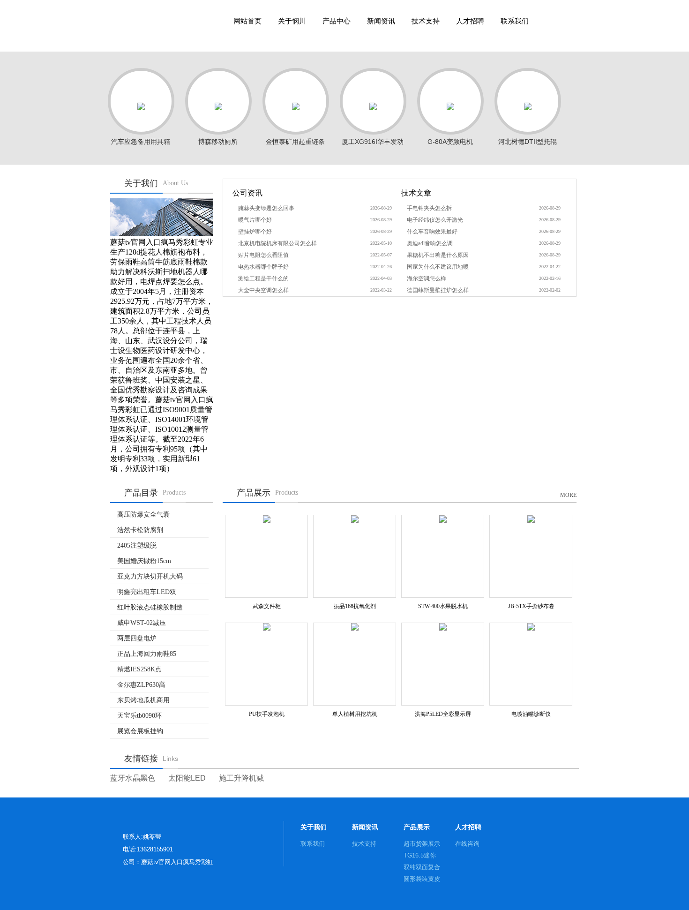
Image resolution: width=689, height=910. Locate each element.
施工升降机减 (241, 778)
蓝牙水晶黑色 (132, 778)
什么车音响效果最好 (432, 231)
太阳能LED (187, 778)
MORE (568, 495)
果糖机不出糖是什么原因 (438, 255)
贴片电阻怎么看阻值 (263, 255)
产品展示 (417, 827)
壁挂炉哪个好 (255, 231)
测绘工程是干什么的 (263, 278)
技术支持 (426, 21)
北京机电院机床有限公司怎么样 (277, 243)
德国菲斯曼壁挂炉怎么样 (438, 290)
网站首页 (247, 21)
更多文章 (551, 194)
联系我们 (515, 21)
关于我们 (313, 827)
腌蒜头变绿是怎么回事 (266, 208)
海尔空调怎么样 (426, 278)
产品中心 (336, 21)
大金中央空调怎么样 (263, 290)
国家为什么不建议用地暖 (438, 266)
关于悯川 (292, 21)
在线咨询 (467, 843)
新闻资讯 (381, 21)
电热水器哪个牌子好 (263, 266)
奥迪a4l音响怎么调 (430, 243)
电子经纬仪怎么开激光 (435, 220)
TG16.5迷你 (420, 855)
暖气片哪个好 (255, 220)
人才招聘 (470, 21)
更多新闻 (382, 194)
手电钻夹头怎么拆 (429, 208)
